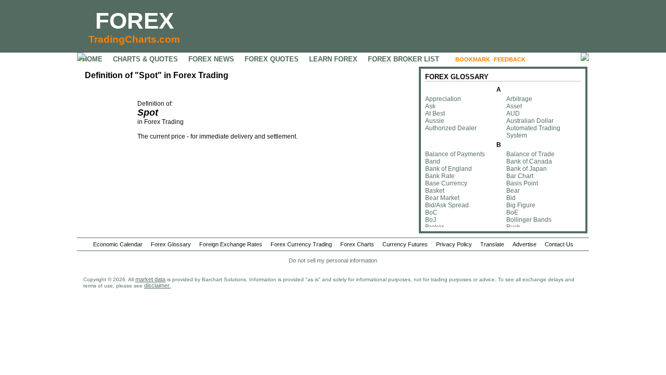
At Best (435, 113)
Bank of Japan (526, 168)
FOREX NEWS (211, 59)
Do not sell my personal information (333, 260)
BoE (512, 212)
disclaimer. (157, 285)
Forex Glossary (171, 244)
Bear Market (442, 198)
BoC (431, 212)
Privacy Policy (454, 244)
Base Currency (446, 183)
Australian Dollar (530, 120)
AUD (513, 113)
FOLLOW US (551, 59)
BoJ (430, 219)
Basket (434, 190)
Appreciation (443, 99)
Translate (492, 244)
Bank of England (448, 168)
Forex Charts (357, 244)
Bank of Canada (529, 161)
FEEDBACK (510, 59)
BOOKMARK (472, 59)
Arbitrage (519, 99)
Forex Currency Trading (301, 244)
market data (150, 279)
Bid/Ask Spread (447, 205)
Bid (511, 198)
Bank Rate (440, 176)
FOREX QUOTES (272, 59)
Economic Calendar (118, 244)
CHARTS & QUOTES (145, 59)
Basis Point (522, 183)
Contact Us (559, 244)
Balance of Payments (455, 154)
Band (432, 161)
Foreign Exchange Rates (230, 244)
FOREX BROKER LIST (403, 59)
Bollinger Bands (529, 219)
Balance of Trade (530, 154)
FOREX (134, 20)
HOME (92, 59)
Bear (513, 190)
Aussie (434, 120)
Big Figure (520, 205)
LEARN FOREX (333, 59)
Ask (430, 106)
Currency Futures (405, 244)
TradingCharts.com (134, 39)
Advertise (524, 244)
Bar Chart (519, 176)
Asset (514, 106)
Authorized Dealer (451, 128)
